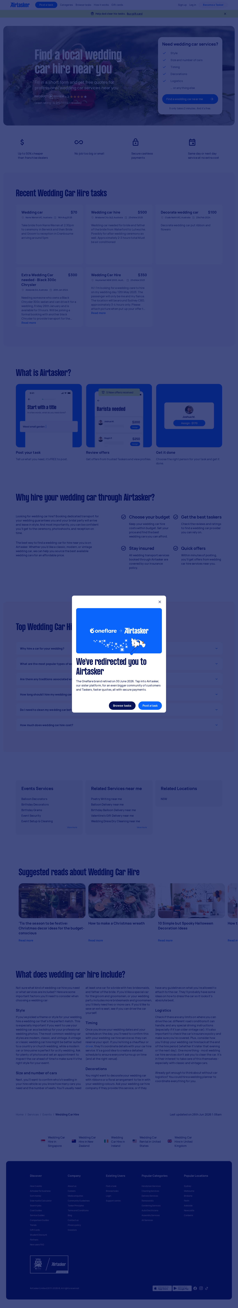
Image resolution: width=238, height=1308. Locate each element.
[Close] (160, 602)
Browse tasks (122, 706)
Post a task (150, 706)
